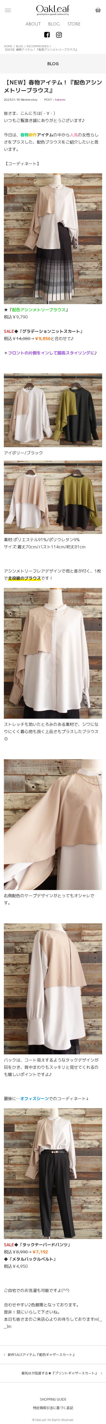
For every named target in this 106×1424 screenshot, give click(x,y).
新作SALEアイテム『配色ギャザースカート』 (42, 1354)
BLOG (54, 24)
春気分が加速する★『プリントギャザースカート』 (59, 1373)
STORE (74, 24)
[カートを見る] (98, 10)
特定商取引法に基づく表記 (53, 1408)
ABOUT (33, 24)
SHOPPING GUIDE (53, 1399)
